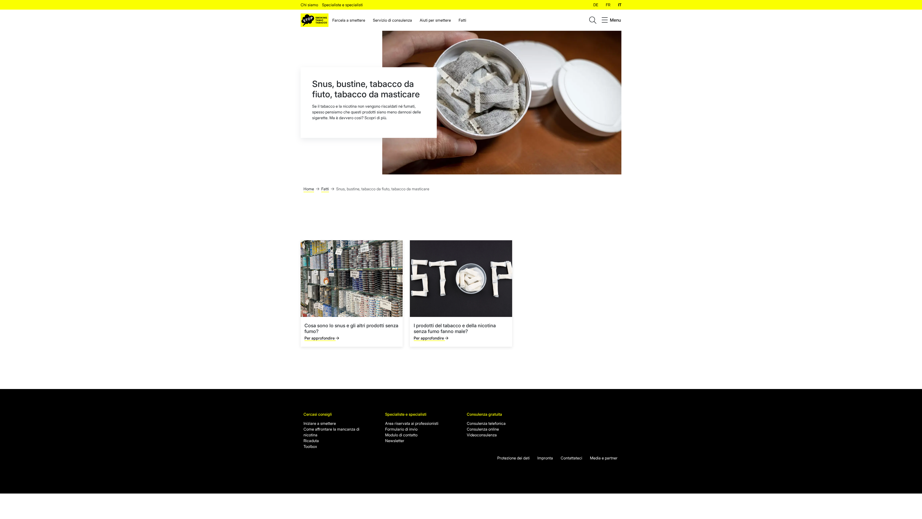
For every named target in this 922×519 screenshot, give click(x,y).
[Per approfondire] (352, 293)
